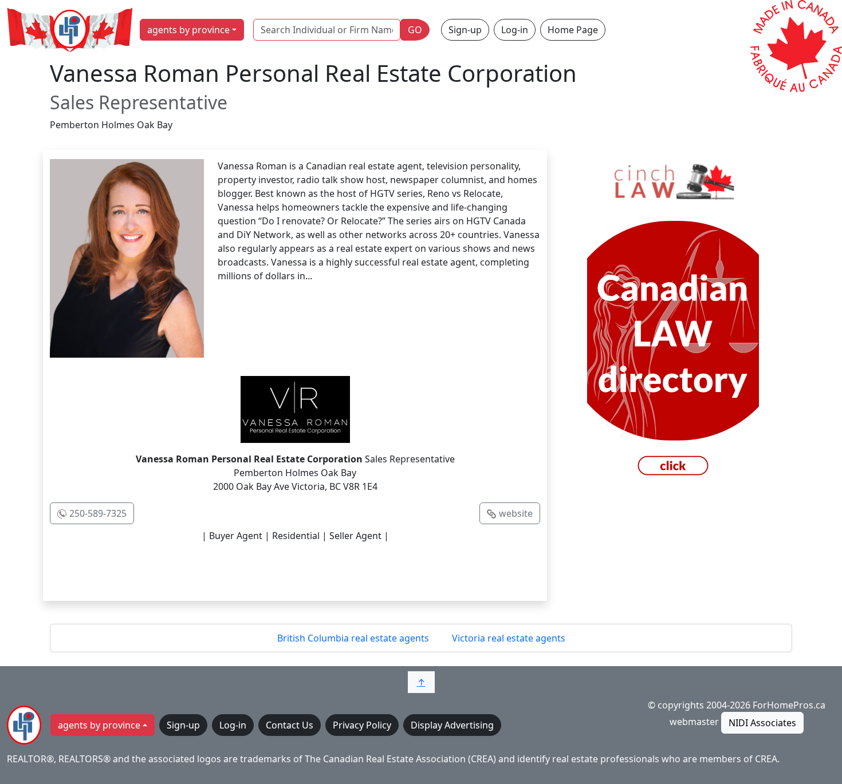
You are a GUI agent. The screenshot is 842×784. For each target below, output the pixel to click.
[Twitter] (271, 570)
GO (415, 29)
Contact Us (289, 725)
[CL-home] (673, 321)
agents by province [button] (188, 29)
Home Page (573, 29)
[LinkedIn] (319, 570)
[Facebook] (223, 570)
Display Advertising (452, 725)
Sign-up (465, 29)
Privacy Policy (362, 725)
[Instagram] (367, 570)
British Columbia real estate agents (353, 638)
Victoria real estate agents (508, 638)
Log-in (514, 29)
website (516, 513)
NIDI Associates (762, 722)
